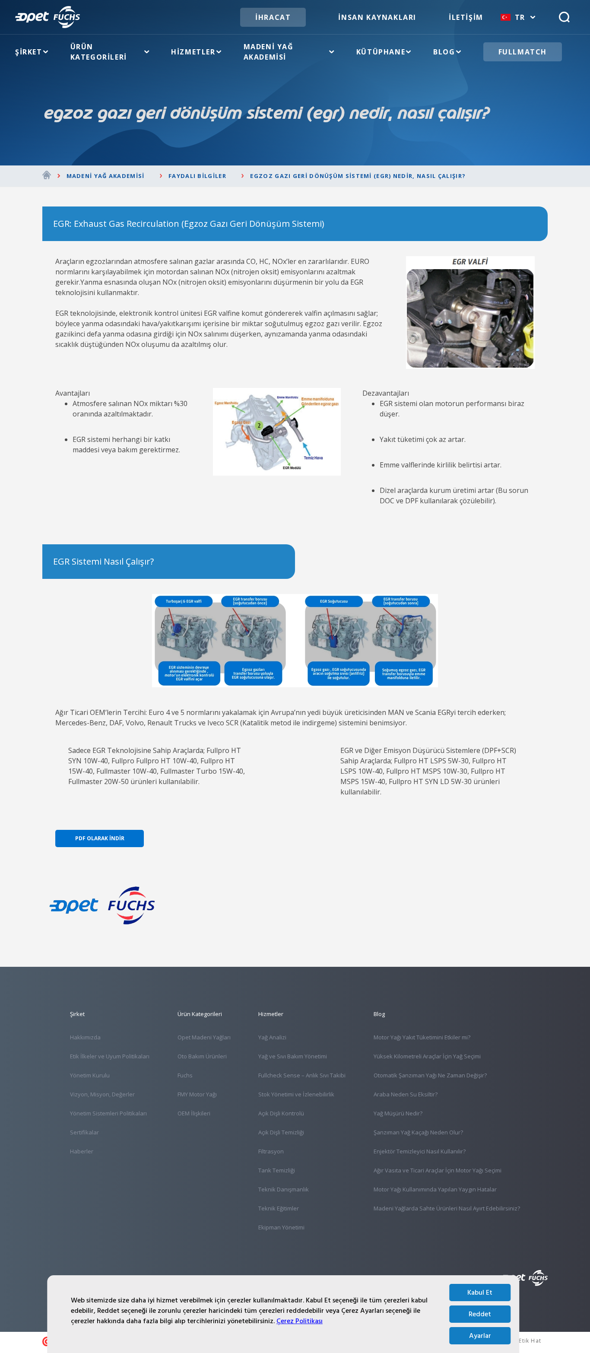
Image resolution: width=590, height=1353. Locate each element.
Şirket (28, 52)
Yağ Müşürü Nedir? (398, 1113)
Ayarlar (480, 1335)
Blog (444, 52)
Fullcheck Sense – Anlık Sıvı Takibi (302, 1075)
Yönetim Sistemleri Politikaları (108, 1113)
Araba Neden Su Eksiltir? (406, 1094)
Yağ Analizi (272, 1037)
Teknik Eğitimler (278, 1208)
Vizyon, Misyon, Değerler (102, 1094)
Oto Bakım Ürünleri (202, 1056)
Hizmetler (193, 52)
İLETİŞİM (466, 17)
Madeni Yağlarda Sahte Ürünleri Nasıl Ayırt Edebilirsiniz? (447, 1208)
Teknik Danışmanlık (283, 1189)
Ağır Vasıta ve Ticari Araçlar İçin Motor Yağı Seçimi (437, 1170)
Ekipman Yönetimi (281, 1227)
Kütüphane (380, 52)
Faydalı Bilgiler (197, 176)
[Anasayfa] (46, 176)
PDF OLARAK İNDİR (99, 838)
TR (520, 17)
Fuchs (185, 1075)
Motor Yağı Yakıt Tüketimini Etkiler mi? (422, 1037)
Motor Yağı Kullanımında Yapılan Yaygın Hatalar (435, 1189)
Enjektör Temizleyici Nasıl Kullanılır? (420, 1151)
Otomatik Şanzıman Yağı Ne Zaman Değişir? (430, 1075)
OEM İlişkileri (194, 1113)
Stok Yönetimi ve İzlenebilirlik (296, 1094)
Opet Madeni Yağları (204, 1037)
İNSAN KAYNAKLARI (377, 17)
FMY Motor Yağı (197, 1094)
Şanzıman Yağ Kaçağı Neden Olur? (418, 1132)
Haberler (81, 1151)
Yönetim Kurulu (90, 1075)
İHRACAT (273, 17)
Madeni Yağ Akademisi (269, 52)
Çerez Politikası (299, 1321)
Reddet (480, 1314)
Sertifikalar (84, 1132)
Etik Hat (530, 1340)
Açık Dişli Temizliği (281, 1132)
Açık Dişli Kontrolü (281, 1113)
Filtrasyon (271, 1151)
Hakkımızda (85, 1037)
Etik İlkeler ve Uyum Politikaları (109, 1056)
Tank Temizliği (276, 1170)
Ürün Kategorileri (98, 52)
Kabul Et (479, 1292)
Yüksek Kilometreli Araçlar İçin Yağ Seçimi (427, 1056)
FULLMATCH (522, 52)
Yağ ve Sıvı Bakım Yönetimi (292, 1056)
